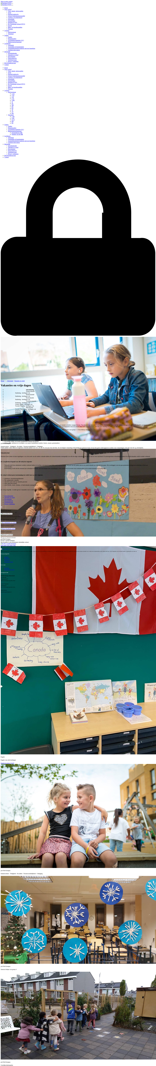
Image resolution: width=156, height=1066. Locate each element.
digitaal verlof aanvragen (78, 493)
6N (12, 107)
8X (12, 123)
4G (12, 103)
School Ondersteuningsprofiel (16, 16)
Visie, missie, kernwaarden (15, 11)
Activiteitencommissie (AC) (16, 40)
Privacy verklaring (13, 61)
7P (12, 110)
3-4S (13, 118)
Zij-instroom (7, 560)
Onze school (7, 9)
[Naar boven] (1, 507)
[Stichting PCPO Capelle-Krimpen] (6, 3)
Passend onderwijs (13, 14)
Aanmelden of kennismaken (16, 47)
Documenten (11, 56)
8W (13, 121)
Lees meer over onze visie (8, 545)
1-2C (13, 95)
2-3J (13, 98)
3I (12, 102)
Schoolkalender (12, 53)
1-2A (13, 94)
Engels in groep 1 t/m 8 (7, 763)
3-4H (13, 100)
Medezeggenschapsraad (14, 42)
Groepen (6, 30)
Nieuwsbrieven (12, 58)
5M (13, 105)
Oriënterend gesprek (8, 562)
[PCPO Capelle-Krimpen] (8, 543)
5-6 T (13, 120)
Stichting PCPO (12, 22)
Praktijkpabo (7, 558)
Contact (6, 64)
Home (6, 8)
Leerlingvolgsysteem (14, 50)
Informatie (7, 51)
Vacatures (6, 557)
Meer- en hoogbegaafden (15, 27)
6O (12, 108)
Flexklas (10, 29)
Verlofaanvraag (12, 60)
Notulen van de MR (17, 134)
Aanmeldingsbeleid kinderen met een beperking (21, 48)
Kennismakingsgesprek (9, 569)
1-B (13, 97)
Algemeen (11, 45)
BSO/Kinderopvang (10, 63)
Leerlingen (7, 43)
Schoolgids (11, 19)
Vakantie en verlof (13, 55)
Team (9, 12)
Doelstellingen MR (17, 133)
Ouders (6, 35)
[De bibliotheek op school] (8, 522)
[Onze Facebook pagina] (8, 529)
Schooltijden (11, 21)
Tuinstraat (11, 34)
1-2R (13, 116)
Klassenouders (12, 38)
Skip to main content (6, 1)
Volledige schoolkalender (11, 417)
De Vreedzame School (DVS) (16, 24)
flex (13, 113)
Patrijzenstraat (12, 32)
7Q (12, 111)
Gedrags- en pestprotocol (15, 17)
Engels (10, 25)
